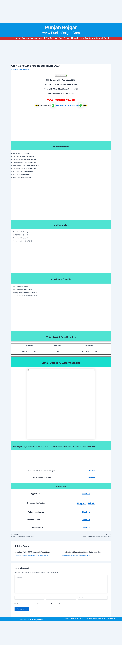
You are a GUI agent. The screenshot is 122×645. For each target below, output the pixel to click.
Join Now (92, 470)
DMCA (82, 619)
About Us (74, 619)
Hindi (91, 503)
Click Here (86, 494)
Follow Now (91, 477)
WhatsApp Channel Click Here (69, 105)
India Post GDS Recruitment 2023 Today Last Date (82, 552)
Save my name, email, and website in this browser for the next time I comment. (38, 603)
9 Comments (65, 555)
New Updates (33, 555)
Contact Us (111, 619)
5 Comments (18, 555)
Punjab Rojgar (61, 27)
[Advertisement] (50, 11)
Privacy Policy (91, 619)
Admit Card (25, 555)
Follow (57, 105)
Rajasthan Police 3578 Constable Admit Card (32, 552)
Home (67, 619)
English (81, 503)
